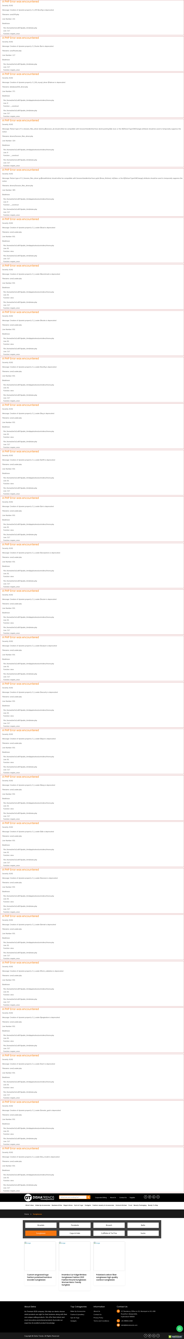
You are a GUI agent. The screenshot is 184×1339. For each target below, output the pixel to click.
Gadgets (88, 1205)
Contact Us (123, 1197)
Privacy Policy (98, 1318)
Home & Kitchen (121, 1205)
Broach (109, 1225)
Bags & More (68, 1205)
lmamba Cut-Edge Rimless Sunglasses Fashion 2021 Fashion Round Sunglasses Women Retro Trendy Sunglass (74, 1280)
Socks (143, 1233)
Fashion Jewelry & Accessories (103, 1205)
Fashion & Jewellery (77, 1314)
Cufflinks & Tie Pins (109, 1233)
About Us (113, 1197)
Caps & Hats (75, 1233)
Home (26, 1214)
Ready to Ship (153, 1205)
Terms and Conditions (101, 1321)
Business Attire (57, 1205)
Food (130, 1205)
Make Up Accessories (42, 1205)
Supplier (132, 1197)
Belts (143, 1225)
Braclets (40, 1225)
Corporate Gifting (101, 1197)
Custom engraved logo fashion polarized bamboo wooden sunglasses (39, 1277)
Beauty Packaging (140, 1205)
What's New (29, 1205)
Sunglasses (40, 1233)
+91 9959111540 (127, 1321)
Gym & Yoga (78, 1205)
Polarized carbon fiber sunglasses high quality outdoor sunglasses (107, 1277)
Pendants (75, 1225)
